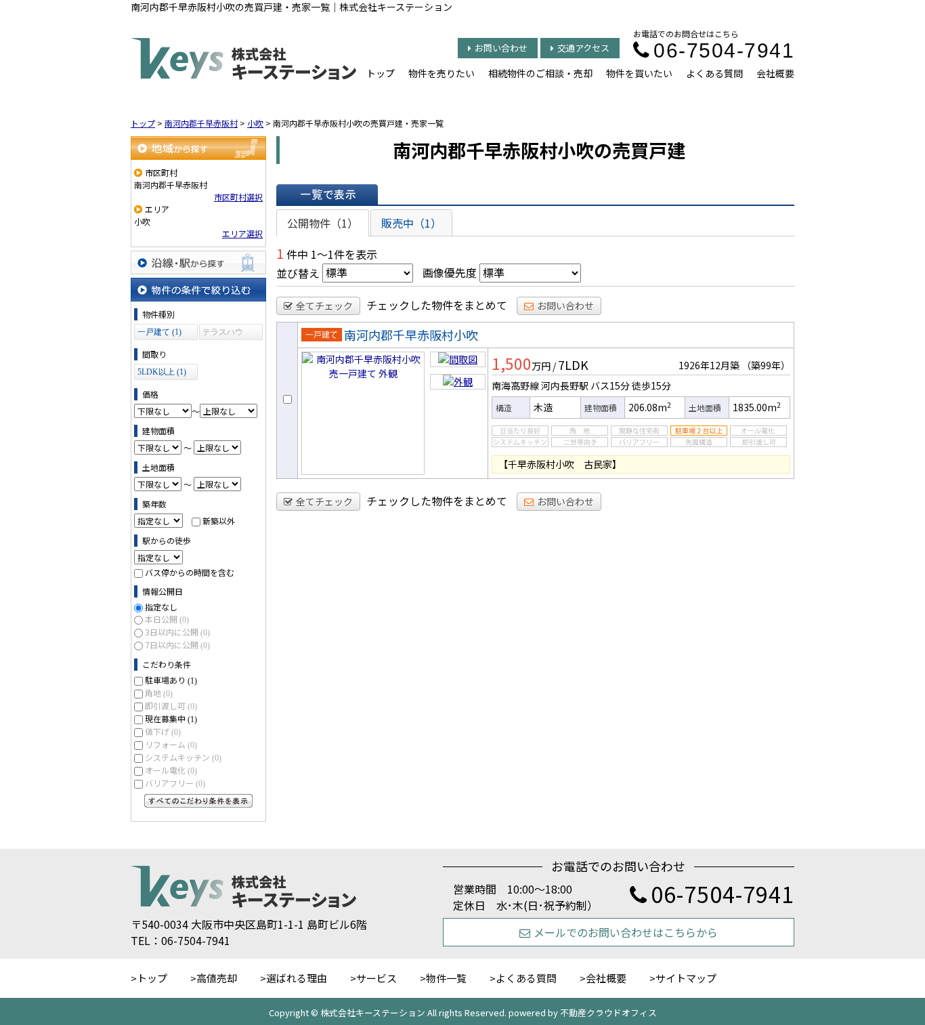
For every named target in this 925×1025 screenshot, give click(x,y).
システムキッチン (183, 757)
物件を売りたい (441, 73)
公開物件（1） (322, 223)
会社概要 (775, 73)
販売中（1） (411, 223)
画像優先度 (450, 272)
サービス (376, 978)
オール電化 (171, 770)
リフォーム (171, 744)
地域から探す (198, 148)
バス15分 (610, 385)
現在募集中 (171, 718)
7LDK (573, 364)
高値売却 (216, 978)
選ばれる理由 (296, 978)
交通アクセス (583, 47)
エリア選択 (242, 233)
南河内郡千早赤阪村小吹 (411, 334)
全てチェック (324, 305)
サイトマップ (685, 978)
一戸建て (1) (159, 332)
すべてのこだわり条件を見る (198, 801)
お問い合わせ (501, 47)
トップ (380, 73)
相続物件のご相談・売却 (540, 73)
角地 (159, 692)
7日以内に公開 (177, 644)
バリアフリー (175, 783)
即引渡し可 (171, 705)
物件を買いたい (639, 73)
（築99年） (765, 365)
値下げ (163, 731)
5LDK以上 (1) (161, 372)
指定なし (161, 606)
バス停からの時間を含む (189, 572)
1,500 (512, 363)
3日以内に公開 (177, 631)
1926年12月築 (709, 365)
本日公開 (167, 619)
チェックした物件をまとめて (436, 305)
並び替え (298, 272)
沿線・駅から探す (198, 262)
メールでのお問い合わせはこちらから (626, 932)
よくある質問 (714, 73)
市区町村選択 (238, 197)
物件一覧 (446, 978)
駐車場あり (171, 680)
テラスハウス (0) (222, 333)
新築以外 (218, 520)
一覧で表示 (327, 194)
